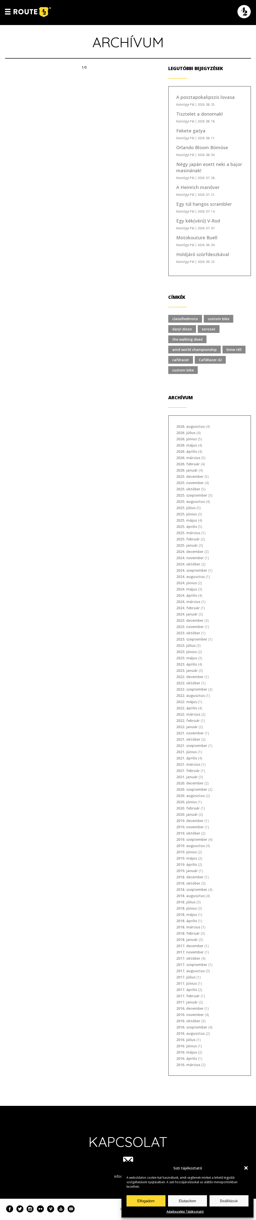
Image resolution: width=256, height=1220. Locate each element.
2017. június (186, 983)
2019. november (190, 827)
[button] (246, 1167)
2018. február (188, 933)
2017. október (188, 958)
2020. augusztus (190, 795)
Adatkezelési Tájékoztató (185, 1211)
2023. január (187, 670)
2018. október (188, 883)
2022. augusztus (190, 695)
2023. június (186, 651)
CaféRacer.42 (210, 359)
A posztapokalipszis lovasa (205, 97)
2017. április (186, 989)
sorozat (209, 329)
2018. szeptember (191, 889)
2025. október (188, 489)
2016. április (186, 1058)
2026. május (186, 445)
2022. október (188, 683)
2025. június (186, 514)
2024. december (190, 551)
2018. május (186, 914)
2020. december (190, 783)
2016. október (188, 1021)
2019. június (186, 852)
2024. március (188, 601)
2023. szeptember (191, 639)
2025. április (186, 526)
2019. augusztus (190, 845)
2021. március (188, 764)
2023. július (186, 645)
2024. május (186, 589)
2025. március (188, 532)
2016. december (190, 1008)
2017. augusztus (190, 970)
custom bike (218, 318)
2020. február (188, 808)
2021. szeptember (191, 745)
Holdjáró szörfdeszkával (202, 254)
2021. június (186, 751)
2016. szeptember (191, 1027)
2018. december (190, 877)
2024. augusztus (190, 576)
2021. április (186, 758)
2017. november (190, 952)
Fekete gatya (191, 131)
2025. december (190, 476)
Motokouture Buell (197, 238)
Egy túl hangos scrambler (204, 204)
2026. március (188, 457)
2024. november (190, 557)
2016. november (190, 1014)
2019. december (190, 820)
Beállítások (229, 1201)
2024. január (187, 614)
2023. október (188, 633)
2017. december (190, 945)
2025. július (186, 507)
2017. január (187, 1002)
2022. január (187, 726)
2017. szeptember (191, 964)
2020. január (187, 814)
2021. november (190, 733)
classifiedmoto (185, 318)
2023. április (186, 664)
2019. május (186, 858)
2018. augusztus (190, 895)
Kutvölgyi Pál (185, 104)
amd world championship (194, 349)
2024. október (188, 564)
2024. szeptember (191, 570)
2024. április (186, 595)
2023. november (190, 626)
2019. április (186, 864)
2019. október (188, 833)
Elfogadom (146, 1201)
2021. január (187, 776)
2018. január (187, 939)
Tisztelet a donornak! (199, 114)
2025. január (187, 545)
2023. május (186, 658)
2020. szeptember (191, 789)
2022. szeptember (191, 689)
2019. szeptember (191, 839)
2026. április (186, 451)
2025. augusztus (190, 501)
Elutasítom (187, 1201)
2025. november (190, 482)
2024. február (188, 607)
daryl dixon (182, 329)
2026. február (188, 464)
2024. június (186, 582)
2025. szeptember (191, 495)
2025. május (186, 520)
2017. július (186, 977)
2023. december (190, 620)
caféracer (180, 359)
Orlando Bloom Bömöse (202, 147)
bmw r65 (234, 349)
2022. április (186, 708)
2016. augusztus (190, 1033)
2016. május (186, 1052)
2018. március (188, 927)
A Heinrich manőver (198, 187)
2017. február (188, 995)
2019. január (187, 870)
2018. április (186, 920)
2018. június (186, 908)
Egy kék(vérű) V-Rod (198, 221)
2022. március (188, 714)
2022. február (188, 720)
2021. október (188, 739)
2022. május (186, 701)
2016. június (186, 1046)
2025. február (188, 539)
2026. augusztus (190, 426)
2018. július (186, 902)
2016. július (186, 1039)
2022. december (190, 676)
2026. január (187, 470)
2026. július (186, 432)
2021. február (188, 770)
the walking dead (187, 339)
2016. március (188, 1064)
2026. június (186, 439)
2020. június (186, 801)
